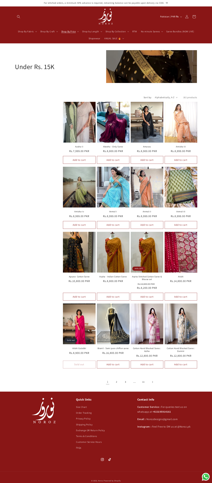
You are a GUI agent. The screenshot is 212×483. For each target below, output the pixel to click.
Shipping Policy (84, 424)
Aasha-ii (79, 146)
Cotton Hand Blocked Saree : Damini (181, 350)
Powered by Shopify (112, 481)
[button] (18, 16)
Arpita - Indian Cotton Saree (113, 276)
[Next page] (152, 382)
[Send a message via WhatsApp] (205, 476)
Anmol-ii (147, 211)
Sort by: (148, 97)
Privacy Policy (83, 418)
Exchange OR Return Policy (90, 430)
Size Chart (81, 407)
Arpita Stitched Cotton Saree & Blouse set (147, 278)
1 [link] (107, 381)
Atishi (181, 276)
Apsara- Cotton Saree (79, 276)
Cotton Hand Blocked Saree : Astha (147, 350)
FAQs (78, 447)
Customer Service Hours (89, 441)
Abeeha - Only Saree (113, 146)
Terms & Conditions (86, 436)
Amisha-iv (79, 211)
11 (143, 381)
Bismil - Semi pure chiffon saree (113, 348)
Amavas (147, 146)
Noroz (100, 481)
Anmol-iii (180, 211)
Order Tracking (84, 412)
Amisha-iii (181, 146)
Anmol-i (113, 211)
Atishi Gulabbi (79, 348)
